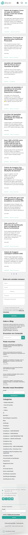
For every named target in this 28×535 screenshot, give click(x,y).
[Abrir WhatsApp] (24, 531)
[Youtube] (12, 499)
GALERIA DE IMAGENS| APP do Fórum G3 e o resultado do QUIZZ (12, 64)
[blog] (18, 3)
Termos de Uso (19, 523)
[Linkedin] (9, 499)
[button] (26, 3)
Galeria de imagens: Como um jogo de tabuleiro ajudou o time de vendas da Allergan (14, 13)
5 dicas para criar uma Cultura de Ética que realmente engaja (13, 368)
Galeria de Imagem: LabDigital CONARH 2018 (13, 252)
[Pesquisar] (23, 337)
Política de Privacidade (14, 514)
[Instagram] (6, 499)
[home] (5, 3)
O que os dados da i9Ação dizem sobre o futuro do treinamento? (13, 374)
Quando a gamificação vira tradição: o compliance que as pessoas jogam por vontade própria (13, 345)
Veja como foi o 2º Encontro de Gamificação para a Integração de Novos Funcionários (13, 225)
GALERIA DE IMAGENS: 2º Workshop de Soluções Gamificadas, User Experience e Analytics (13, 89)
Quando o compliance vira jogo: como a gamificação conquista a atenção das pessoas (13, 361)
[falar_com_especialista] (22, 3)
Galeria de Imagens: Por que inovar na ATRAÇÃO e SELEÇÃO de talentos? (13, 169)
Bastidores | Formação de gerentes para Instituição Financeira (13, 39)
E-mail (4, 390)
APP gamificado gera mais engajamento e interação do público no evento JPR (14, 199)
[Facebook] (3, 499)
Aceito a (11, 514)
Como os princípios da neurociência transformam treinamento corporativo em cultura (14, 353)
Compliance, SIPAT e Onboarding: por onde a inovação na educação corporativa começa (13, 382)
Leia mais (6, 27)
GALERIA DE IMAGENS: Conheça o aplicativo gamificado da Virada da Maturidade (13, 117)
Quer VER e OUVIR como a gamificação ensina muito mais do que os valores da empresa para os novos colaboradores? (13, 143)
